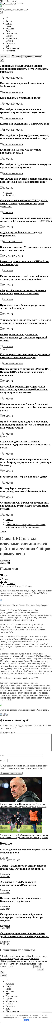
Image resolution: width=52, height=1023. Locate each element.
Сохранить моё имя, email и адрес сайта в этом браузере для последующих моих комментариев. (23, 767)
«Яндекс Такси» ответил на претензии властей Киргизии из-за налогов (23, 292)
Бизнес (9, 192)
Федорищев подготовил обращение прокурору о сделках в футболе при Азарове (21, 917)
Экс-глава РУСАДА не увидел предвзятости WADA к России (18, 883)
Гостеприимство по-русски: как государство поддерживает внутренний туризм (23, 337)
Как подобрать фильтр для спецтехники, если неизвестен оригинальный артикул (24, 137)
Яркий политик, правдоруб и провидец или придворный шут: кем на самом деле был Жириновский (25, 424)
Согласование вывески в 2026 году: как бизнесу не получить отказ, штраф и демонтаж (24, 203)
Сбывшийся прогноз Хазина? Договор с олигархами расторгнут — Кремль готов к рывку (26, 407)
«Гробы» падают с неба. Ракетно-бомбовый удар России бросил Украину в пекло (25, 444)
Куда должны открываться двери (20, 97)
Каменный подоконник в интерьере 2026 (24, 123)
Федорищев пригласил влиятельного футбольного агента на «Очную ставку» (24, 935)
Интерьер (10, 43)
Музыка (9, 41)
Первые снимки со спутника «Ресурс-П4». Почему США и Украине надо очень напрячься (25, 371)
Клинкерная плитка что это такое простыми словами (20, 151)
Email (3, 760)
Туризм (9, 36)
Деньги (3, 349)
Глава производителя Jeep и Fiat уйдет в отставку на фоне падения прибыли (24, 277)
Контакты (10, 51)
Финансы (10, 195)
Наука (8, 26)
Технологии (11, 33)
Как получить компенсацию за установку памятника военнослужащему (25, 356)
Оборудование (12, 48)
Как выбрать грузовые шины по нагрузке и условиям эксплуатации (25, 166)
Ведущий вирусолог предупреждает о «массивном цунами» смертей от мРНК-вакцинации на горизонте (24, 389)
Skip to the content (8, 1)
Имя (3, 755)
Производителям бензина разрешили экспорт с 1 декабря (22, 306)
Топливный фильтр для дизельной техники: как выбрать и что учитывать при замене (24, 68)
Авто (8, 31)
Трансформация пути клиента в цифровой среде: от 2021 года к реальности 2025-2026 (26, 219)
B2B (8, 46)
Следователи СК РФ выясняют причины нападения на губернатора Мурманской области (25, 505)
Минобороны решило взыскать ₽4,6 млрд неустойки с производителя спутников (25, 321)
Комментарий (7, 733)
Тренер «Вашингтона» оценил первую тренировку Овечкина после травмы (23, 867)
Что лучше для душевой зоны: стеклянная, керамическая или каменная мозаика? (26, 180)
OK (26, 1020)
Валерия (4, 858)
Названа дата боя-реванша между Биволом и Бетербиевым (20, 899)
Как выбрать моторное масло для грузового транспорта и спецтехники (22, 111)
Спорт (9, 23)
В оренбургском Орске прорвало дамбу (24, 476)
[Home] (7, 18)
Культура (10, 21)
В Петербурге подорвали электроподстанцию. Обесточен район (23, 490)
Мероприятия (12, 38)
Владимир (5, 560)
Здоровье (10, 28)
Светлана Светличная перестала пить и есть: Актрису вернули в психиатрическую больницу (26, 462)
